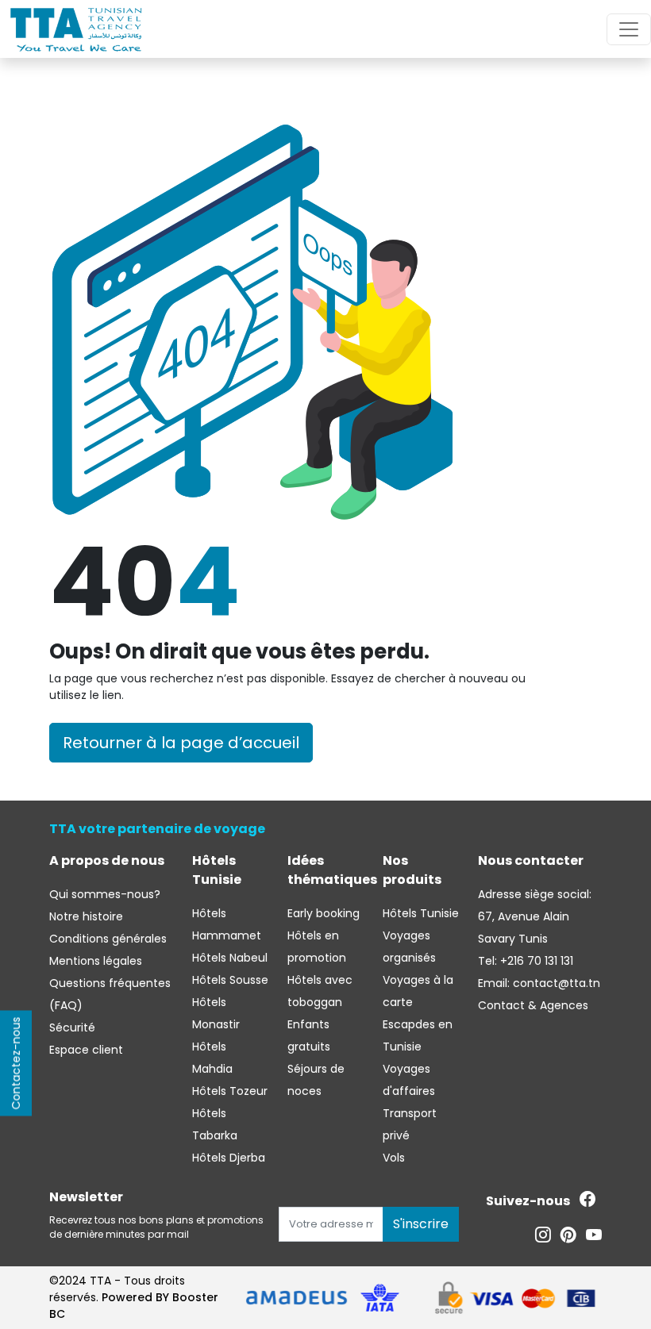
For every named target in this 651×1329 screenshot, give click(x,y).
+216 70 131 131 (535, 961)
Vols (394, 1158)
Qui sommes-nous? (104, 894)
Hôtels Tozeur (230, 1091)
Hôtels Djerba (228, 1158)
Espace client (86, 1050)
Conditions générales (108, 939)
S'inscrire (421, 1224)
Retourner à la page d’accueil (181, 743)
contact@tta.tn (555, 983)
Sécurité (72, 1027)
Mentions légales (95, 961)
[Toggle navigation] (629, 29)
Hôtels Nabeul (230, 958)
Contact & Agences (533, 1005)
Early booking (323, 913)
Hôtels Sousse (230, 980)
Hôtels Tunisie (421, 913)
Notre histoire (86, 916)
